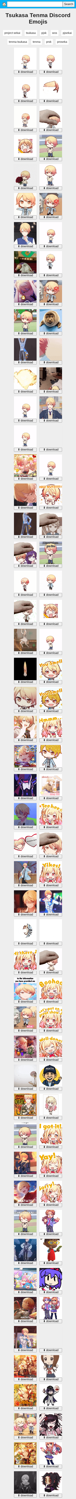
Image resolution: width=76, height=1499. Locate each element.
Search (68, 4)
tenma (36, 41)
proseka (62, 41)
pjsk (43, 32)
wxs (54, 32)
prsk (48, 41)
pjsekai (67, 32)
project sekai (12, 32)
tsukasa (31, 32)
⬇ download (25, 71)
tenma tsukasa (18, 41)
